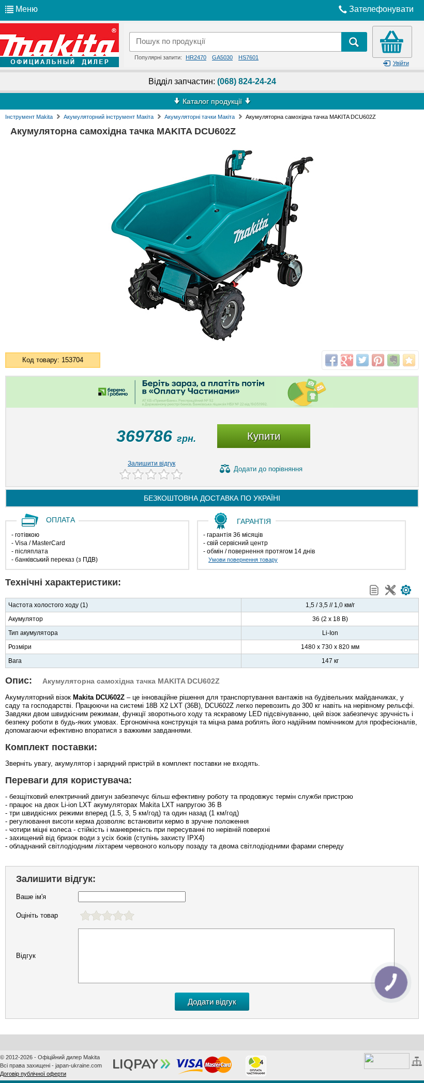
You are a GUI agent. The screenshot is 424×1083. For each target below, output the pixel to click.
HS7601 (248, 57)
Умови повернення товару (243, 559)
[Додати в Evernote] (393, 360)
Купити (263, 436)
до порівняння (268, 469)
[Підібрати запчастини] (406, 590)
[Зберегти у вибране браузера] (409, 360)
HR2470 (196, 57)
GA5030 (222, 57)
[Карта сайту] (418, 1060)
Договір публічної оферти (33, 1074)
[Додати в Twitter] (362, 360)
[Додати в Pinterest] (378, 360)
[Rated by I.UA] (387, 1060)
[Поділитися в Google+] (347, 360)
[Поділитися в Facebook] (331, 360)
